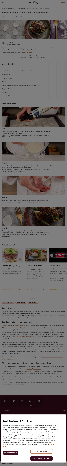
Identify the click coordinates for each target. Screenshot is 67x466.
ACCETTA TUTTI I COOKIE (41, 458)
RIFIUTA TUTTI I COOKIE (42, 451)
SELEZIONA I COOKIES (10, 453)
